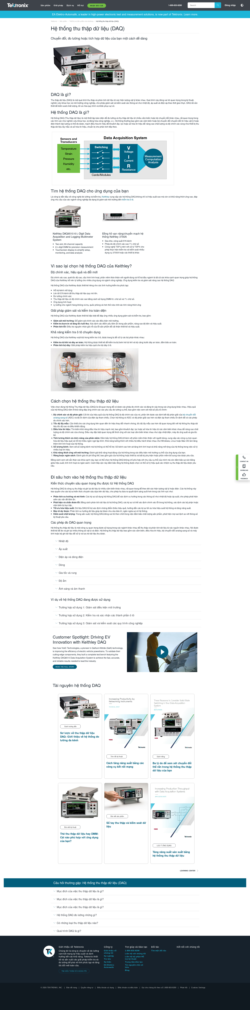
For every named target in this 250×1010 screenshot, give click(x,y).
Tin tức (107, 959)
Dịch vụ (70, 5)
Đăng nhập (230, 5)
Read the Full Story (64, 667)
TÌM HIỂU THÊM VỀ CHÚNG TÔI (74, 971)
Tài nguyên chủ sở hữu (134, 966)
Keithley (105, 196)
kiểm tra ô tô (127, 199)
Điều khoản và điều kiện (128, 988)
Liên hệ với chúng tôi (135, 954)
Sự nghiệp (109, 956)
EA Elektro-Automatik (109, 966)
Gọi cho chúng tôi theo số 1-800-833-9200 (159, 988)
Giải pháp (58, 5)
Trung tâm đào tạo (134, 962)
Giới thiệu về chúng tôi (110, 952)
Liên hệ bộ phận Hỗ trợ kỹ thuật (134, 958)
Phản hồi (184, 988)
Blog (127, 970)
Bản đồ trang (71, 988)
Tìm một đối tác (158, 951)
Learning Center (187, 870)
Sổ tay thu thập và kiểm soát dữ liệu (126, 824)
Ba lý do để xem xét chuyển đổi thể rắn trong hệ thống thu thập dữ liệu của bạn (172, 766)
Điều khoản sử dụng (105, 988)
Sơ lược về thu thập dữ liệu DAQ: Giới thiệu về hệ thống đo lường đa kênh (79, 736)
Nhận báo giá (96, 5)
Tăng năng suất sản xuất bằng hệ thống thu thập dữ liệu (171, 853)
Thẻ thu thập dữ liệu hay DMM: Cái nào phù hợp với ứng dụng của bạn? (79, 837)
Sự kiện (107, 962)
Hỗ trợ (80, 5)
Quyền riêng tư (87, 988)
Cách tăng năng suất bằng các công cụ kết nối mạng (125, 764)
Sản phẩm (45, 5)
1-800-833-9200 (175, 5)
